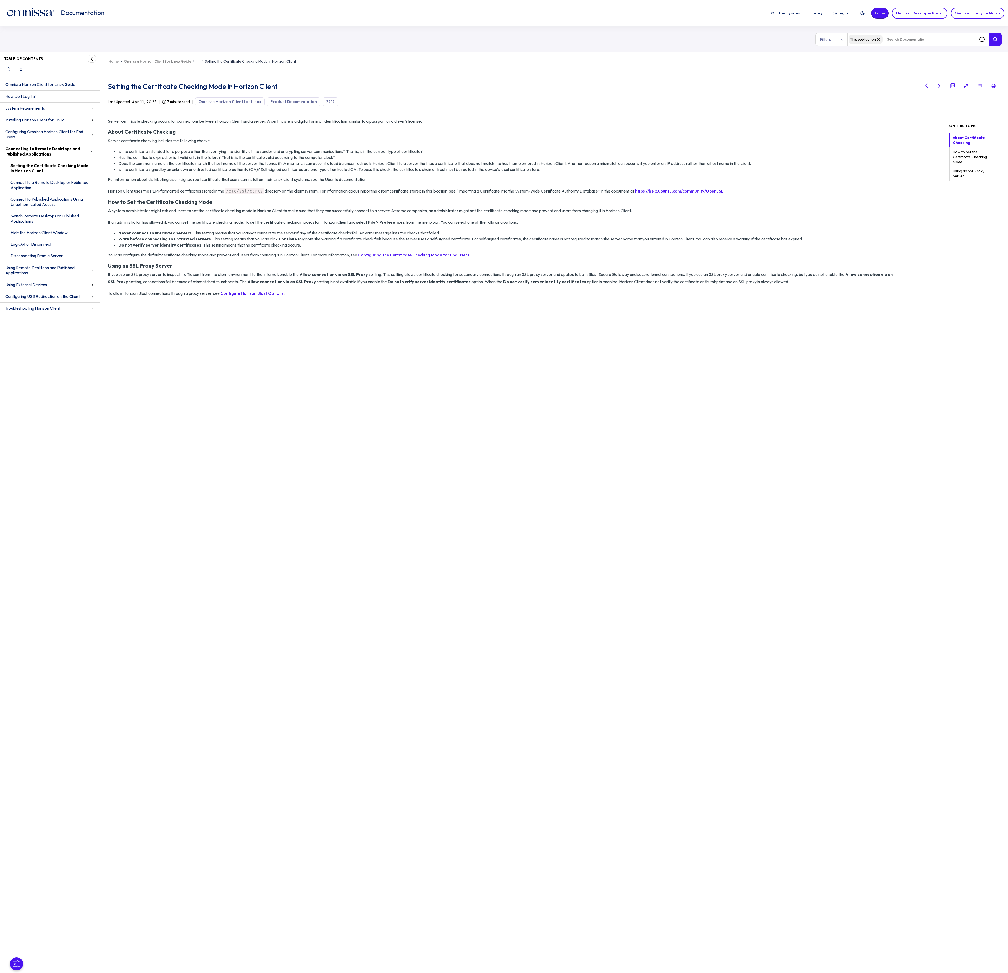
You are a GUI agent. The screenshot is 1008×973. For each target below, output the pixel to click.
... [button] (198, 61)
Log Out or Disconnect (30, 244)
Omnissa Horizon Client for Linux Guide (40, 84)
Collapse (21, 69)
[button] (862, 13)
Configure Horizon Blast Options (252, 293)
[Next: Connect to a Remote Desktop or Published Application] (939, 86)
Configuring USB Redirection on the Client (42, 296)
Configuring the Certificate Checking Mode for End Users (413, 255)
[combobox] (911, 39)
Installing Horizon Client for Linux (34, 119)
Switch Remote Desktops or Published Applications (44, 218)
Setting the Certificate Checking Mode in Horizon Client (49, 168)
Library (816, 13)
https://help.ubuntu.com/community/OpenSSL (679, 191)
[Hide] (92, 59)
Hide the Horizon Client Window (39, 232)
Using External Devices (26, 284)
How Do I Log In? (20, 96)
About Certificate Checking (969, 140)
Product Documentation (293, 101)
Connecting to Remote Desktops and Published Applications (42, 151)
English (844, 13)
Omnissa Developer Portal (919, 13)
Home (113, 61)
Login (880, 13)
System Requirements (25, 108)
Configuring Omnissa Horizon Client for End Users (44, 134)
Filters (825, 39)
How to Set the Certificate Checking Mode (970, 156)
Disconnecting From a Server (36, 255)
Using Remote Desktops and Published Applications (40, 270)
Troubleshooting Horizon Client (32, 308)
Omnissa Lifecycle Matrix (977, 13)
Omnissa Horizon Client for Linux (229, 101)
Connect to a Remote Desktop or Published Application (49, 185)
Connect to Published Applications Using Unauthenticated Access (46, 201)
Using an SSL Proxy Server (968, 173)
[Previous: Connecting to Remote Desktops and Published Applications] (926, 86)
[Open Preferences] (16, 963)
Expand (8, 69)
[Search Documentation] (995, 39)
